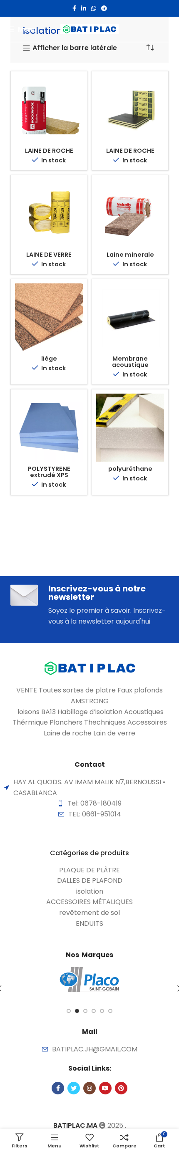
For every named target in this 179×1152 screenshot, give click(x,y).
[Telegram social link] (104, 8)
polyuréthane (130, 469)
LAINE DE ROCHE (49, 151)
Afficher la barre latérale (74, 48)
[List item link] (89, 870)
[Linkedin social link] (84, 8)
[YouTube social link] (105, 1088)
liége (49, 358)
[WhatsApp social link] (94, 8)
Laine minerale (130, 254)
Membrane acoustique (130, 361)
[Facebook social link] (74, 8)
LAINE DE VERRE (49, 254)
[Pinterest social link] (121, 1088)
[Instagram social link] (89, 1088)
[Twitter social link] (73, 1088)
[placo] (89, 979)
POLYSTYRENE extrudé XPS (49, 472)
